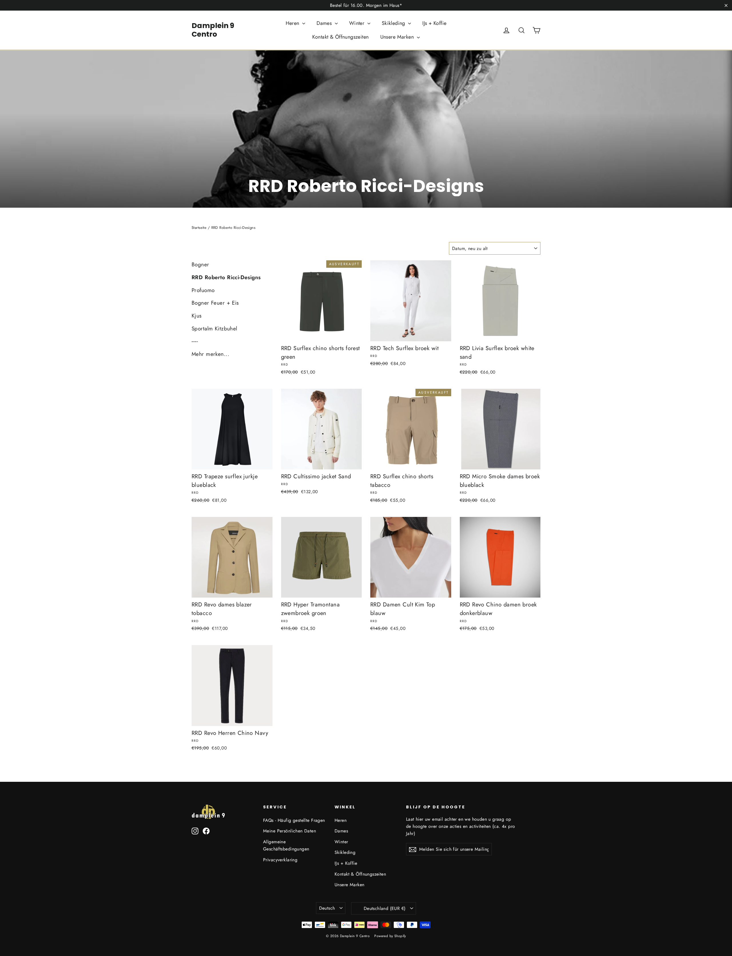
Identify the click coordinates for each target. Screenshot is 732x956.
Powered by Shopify (390, 936)
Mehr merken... (210, 354)
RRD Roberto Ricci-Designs (226, 277)
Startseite (199, 227)
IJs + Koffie (434, 23)
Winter (357, 23)
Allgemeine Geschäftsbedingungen (286, 845)
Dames (325, 23)
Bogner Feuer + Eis (215, 303)
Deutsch (327, 908)
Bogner (200, 264)
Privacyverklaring (280, 859)
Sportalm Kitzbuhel (214, 328)
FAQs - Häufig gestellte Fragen (294, 820)
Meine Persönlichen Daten (289, 831)
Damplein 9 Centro (213, 30)
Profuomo (203, 290)
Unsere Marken (397, 37)
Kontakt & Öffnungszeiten (340, 37)
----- (195, 341)
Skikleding (394, 23)
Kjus (197, 316)
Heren (293, 23)
